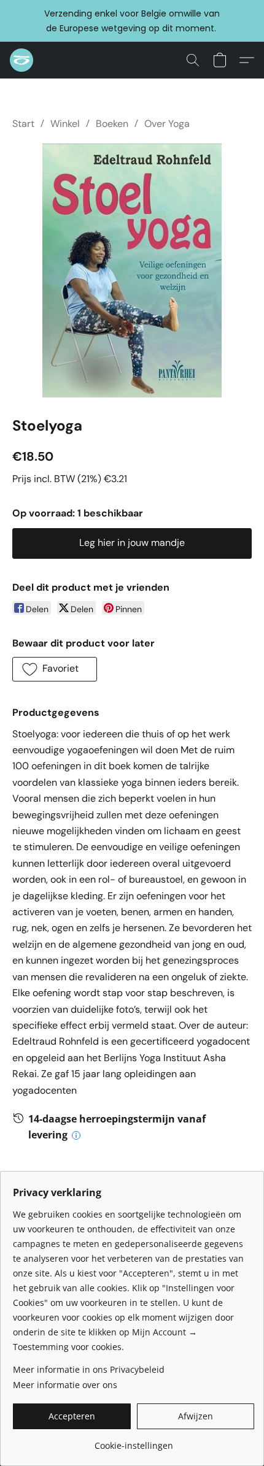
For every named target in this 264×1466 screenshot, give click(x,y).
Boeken (112, 123)
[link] (133, 1441)
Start (23, 123)
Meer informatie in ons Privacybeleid (89, 1369)
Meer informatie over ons (65, 1385)
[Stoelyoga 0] (132, 270)
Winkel (65, 123)
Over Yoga (167, 123)
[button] (22, 60)
